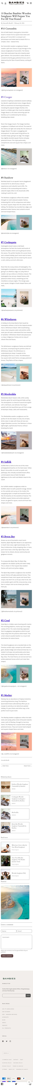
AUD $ (5, 1053)
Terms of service (18, 1066)
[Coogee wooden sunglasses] (16, 156)
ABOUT (4, 1022)
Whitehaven (9, 328)
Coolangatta (5, 246)
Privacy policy (6, 1066)
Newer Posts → (28, 765)
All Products (6, 1028)
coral (13, 631)
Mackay (3, 699)
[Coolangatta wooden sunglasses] (16, 298)
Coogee (24, 103)
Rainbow (3, 181)
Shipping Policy (7, 1062)
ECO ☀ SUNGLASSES (8, 1009)
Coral (2, 624)
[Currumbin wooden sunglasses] (16, 77)
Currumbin (25, 32)
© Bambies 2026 (7, 1059)
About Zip (11, 1069)
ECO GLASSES (6, 1011)
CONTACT (4, 1025)
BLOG (3, 1019)
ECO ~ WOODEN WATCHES (9, 1014)
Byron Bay (10, 542)
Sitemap (4, 1069)
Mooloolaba (4, 398)
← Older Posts (5, 765)
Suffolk (3, 465)
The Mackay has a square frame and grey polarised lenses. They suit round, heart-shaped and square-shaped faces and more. (16, 727)
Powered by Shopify (22, 1069)
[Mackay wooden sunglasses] (16, 742)
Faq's (21, 1059)
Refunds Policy (18, 1062)
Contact (15, 1059)
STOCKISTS (5, 1017)
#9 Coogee (6, 97)
